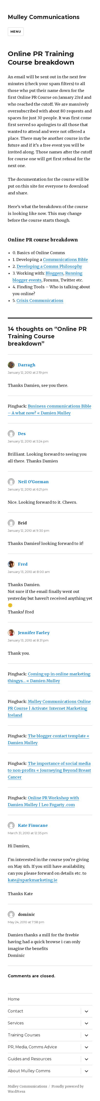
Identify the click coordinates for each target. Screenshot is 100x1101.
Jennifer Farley (34, 632)
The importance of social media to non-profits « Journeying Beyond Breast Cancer (49, 770)
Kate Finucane (33, 825)
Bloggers (54, 273)
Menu (15, 31)
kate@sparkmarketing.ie (32, 880)
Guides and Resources (29, 1059)
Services (16, 1023)
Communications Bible (65, 259)
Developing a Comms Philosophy (49, 266)
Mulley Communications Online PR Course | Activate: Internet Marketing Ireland (49, 708)
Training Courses (24, 1035)
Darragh (26, 364)
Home (14, 999)
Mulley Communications (44, 17)
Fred (22, 564)
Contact (15, 1011)
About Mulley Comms (29, 1071)
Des (22, 433)
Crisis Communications (40, 300)
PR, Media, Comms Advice (32, 1047)
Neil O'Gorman (33, 481)
